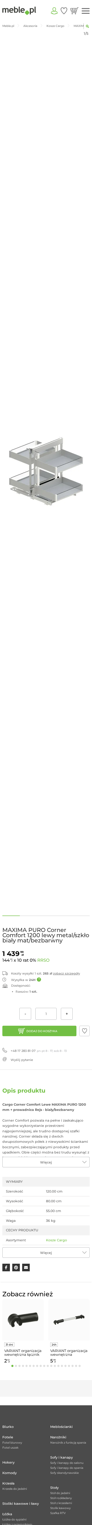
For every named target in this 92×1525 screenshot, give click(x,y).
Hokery (8, 1462)
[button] (84, 1031)
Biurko (8, 1427)
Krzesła (8, 1483)
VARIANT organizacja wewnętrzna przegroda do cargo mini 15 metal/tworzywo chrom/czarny (69, 1353)
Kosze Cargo (56, 1240)
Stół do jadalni (60, 1493)
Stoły (54, 1487)
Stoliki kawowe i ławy (20, 1503)
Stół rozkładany (61, 1498)
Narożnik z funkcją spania (68, 1442)
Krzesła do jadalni (14, 1488)
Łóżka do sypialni (14, 1519)
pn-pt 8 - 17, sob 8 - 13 (39, 1051)
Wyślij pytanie (22, 1060)
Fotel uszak (10, 1447)
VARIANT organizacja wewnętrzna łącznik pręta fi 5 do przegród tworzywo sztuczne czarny (23, 1353)
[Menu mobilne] (86, 11)
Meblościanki (61, 1427)
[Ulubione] (64, 10)
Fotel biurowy (12, 1442)
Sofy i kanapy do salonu (67, 1463)
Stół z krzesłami (61, 1503)
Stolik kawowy (60, 1508)
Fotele (7, 1437)
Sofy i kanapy (61, 1457)
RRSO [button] (43, 960)
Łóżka (7, 1514)
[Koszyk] (74, 10)
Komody (9, 1473)
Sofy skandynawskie (64, 1473)
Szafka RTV (58, 1513)
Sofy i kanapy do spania (66, 1468)
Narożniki (58, 1437)
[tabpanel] (23, 1332)
